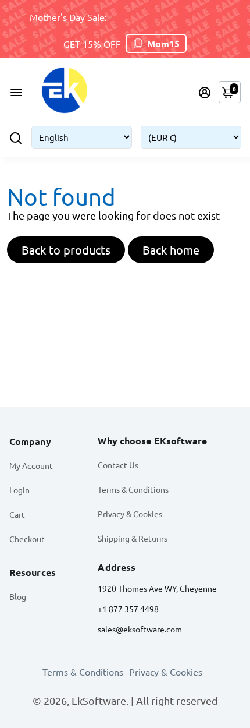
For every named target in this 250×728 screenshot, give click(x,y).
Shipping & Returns (132, 538)
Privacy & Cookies (130, 513)
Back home (170, 249)
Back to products (66, 249)
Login (19, 490)
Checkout (27, 538)
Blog (17, 596)
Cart (17, 514)
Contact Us (118, 465)
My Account (31, 465)
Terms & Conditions (133, 489)
